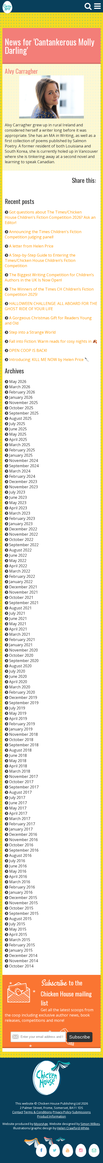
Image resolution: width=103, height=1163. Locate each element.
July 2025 (17, 423)
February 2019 (22, 723)
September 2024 (24, 465)
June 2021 (18, 618)
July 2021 (17, 613)
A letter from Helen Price (31, 246)
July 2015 (17, 924)
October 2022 (21, 539)
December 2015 (23, 897)
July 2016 (17, 860)
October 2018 (21, 739)
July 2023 (17, 492)
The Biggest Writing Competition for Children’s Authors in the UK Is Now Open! (49, 277)
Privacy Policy (62, 1112)
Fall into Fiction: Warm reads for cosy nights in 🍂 (53, 341)
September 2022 (24, 544)
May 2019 (17, 713)
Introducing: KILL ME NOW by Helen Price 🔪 (49, 359)
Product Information (51, 1116)
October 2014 (21, 966)
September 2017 (24, 787)
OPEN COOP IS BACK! (28, 350)
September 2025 (24, 413)
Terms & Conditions (38, 1112)
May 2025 (17, 434)
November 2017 (23, 776)
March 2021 (19, 634)
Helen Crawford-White (73, 1128)
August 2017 (20, 792)
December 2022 (23, 529)
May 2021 (17, 623)
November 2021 (23, 592)
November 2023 (23, 486)
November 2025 (23, 402)
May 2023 (17, 502)
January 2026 (21, 397)
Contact (17, 1112)
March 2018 (19, 771)
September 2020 (24, 660)
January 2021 (21, 644)
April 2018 (18, 766)
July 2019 (17, 708)
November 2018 (23, 734)
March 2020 (19, 687)
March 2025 (19, 444)
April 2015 (18, 934)
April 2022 (18, 565)
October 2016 (21, 845)
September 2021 (24, 602)
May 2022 (17, 560)
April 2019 (18, 718)
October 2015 (21, 908)
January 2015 (21, 950)
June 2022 (18, 555)
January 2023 (21, 523)
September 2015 (24, 913)
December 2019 (23, 697)
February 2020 (22, 692)
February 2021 (22, 639)
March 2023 (19, 513)
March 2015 (19, 939)
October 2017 (21, 781)
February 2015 (22, 945)
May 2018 (17, 760)
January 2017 (21, 829)
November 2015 (23, 902)
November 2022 (23, 534)
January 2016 (21, 892)
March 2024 (19, 471)
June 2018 (18, 755)
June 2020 (18, 676)
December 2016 (23, 834)
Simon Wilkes (90, 1124)
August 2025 (20, 418)
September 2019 (24, 702)
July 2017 (17, 797)
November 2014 (23, 960)
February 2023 (22, 518)
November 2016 (23, 839)
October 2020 (21, 655)
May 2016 (17, 871)
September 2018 (24, 744)
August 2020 (20, 666)
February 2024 (22, 476)
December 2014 (23, 955)
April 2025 (18, 439)
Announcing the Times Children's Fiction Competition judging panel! (43, 234)
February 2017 (22, 823)
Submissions (81, 1112)
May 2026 (17, 381)
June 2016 (18, 866)
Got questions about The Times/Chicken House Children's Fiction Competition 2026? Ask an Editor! (50, 217)
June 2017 (18, 802)
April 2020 (18, 681)
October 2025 (21, 407)
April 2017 (18, 813)
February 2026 (22, 392)
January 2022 (21, 581)
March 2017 (19, 818)
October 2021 (21, 597)
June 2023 (18, 497)
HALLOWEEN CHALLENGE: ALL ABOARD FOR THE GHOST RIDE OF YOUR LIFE (51, 306)
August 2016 (20, 855)
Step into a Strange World (32, 332)
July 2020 (17, 671)
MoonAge (41, 1124)
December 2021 (23, 587)
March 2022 (19, 571)
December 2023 (23, 481)
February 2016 (22, 887)
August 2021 (20, 608)
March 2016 (19, 881)
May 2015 (17, 929)
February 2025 (22, 450)
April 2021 (18, 629)
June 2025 (18, 429)
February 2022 (22, 576)
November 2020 (23, 650)
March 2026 (19, 386)
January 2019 (21, 729)
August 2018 (20, 750)
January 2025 (21, 455)
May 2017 (17, 808)
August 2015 (20, 918)
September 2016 (24, 850)
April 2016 (18, 876)
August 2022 (20, 550)
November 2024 (23, 460)
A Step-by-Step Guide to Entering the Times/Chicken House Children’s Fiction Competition (40, 260)
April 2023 (18, 508)
